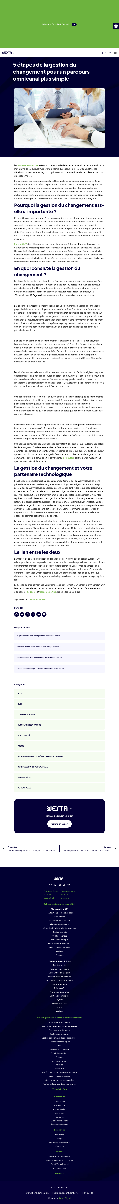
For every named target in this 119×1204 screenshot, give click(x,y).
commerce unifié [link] (37, 599)
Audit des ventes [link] (59, 936)
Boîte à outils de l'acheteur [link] (59, 943)
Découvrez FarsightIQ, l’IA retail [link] (55, 24)
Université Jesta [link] (59, 1168)
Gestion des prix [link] (59, 932)
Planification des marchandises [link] (59, 913)
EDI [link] (59, 1045)
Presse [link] (21, 746)
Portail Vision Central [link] (60, 1164)
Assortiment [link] (59, 916)
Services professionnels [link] (59, 1156)
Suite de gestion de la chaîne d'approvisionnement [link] (40, 756)
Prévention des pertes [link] (59, 992)
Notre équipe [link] (59, 1105)
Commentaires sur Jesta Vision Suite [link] (51, 894)
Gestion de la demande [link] (59, 1076)
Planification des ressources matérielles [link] (59, 1026)
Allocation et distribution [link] (59, 920)
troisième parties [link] (47, 591)
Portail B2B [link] (59, 1068)
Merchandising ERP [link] (59, 909)
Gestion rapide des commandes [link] (59, 1080)
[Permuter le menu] (115, 52)
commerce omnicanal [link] (27, 165)
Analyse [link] (59, 951)
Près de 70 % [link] (20, 244)
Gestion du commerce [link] (59, 1049)
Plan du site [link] (87, 1192)
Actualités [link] (59, 1134)
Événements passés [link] (59, 1124)
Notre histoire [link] (59, 1101)
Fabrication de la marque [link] (29, 725)
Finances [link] (59, 955)
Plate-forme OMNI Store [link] (59, 961)
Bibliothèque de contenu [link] (60, 1142)
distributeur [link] (68, 457)
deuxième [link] (32, 591)
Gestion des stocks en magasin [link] (59, 980)
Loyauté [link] (59, 999)
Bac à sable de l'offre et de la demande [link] (59, 1072)
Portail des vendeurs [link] (59, 1053)
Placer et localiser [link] (59, 984)
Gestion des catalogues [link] (59, 1041)
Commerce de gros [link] (26, 714)
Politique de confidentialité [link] (65, 1192)
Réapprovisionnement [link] (59, 924)
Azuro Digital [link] (65, 1198)
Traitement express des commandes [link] (59, 1084)
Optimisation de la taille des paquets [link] (59, 928)
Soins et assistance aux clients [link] (59, 1160)
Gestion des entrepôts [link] (59, 939)
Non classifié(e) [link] (25, 735)
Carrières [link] (60, 1117)
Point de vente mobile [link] (59, 969)
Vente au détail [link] (24, 777)
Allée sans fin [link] (59, 988)
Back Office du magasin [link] (59, 972)
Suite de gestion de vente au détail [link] (33, 767)
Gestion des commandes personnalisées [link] (59, 1038)
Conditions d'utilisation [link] (37, 1192)
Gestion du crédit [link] (59, 1061)
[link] (116, 26)
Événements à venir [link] (59, 1120)
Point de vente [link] (59, 965)
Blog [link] (20, 693)
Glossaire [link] (59, 1146)
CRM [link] (59, 1007)
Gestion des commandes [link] (59, 976)
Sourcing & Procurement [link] (59, 1022)
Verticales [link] (59, 1173)
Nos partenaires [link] (59, 1109)
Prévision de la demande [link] (59, 1030)
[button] (102, 53)
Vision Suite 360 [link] (59, 1089)
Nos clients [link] (59, 1113)
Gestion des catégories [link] (59, 947)
